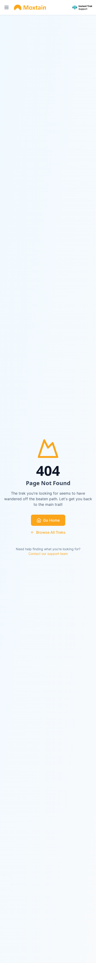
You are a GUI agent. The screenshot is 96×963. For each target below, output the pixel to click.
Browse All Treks (50, 532)
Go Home (51, 520)
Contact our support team (48, 554)
